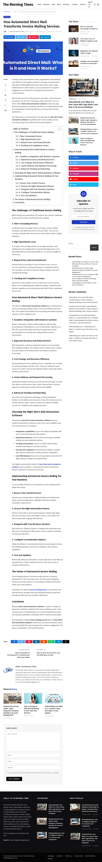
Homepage (51, 856)
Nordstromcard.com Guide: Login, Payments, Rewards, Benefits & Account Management (11, 710)
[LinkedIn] (5, 95)
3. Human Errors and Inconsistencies (35, 142)
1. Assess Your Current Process (32, 183)
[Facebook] (5, 85)
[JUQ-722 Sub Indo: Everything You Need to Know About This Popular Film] (74, 28)
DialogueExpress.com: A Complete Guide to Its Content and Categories (89, 131)
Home (40, 4)
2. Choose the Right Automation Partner (36, 186)
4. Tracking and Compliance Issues (34, 145)
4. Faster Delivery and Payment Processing (37, 166)
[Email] (5, 110)
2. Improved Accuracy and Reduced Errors (36, 159)
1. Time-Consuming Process (30, 136)
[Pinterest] (5, 100)
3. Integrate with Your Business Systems (36, 189)
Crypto (74, 4)
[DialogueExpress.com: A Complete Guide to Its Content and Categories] (74, 131)
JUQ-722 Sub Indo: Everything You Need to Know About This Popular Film (89, 28)
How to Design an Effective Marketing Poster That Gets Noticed (31, 709)
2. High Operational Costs (30, 139)
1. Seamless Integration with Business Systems (39, 156)
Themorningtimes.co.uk (10, 858)
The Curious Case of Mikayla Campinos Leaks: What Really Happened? (89, 40)
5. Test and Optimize (28, 195)
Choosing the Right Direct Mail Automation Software (38, 173)
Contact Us (60, 856)
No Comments (41, 31)
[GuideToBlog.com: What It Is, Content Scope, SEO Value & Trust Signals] (54, 698)
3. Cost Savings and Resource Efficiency (36, 163)
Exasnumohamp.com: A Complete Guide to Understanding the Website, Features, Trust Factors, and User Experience (84, 320)
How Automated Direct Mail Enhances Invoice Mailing (35, 151)
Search (71, 243)
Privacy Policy (84, 229)
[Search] (98, 4)
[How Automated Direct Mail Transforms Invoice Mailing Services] (33, 58)
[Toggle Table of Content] (58, 129)
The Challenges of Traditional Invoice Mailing (34, 132)
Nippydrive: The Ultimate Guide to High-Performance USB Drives (89, 52)
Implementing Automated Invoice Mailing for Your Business (36, 177)
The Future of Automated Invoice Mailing (32, 199)
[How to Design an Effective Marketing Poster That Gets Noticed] (33, 698)
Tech (53, 4)
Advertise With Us (90, 856)
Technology (72, 99)
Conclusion (19, 202)
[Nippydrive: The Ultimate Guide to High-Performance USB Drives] (74, 53)
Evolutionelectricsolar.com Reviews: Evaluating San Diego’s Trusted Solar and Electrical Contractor (92, 808)
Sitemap (50, 858)
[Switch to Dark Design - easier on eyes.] (95, 4)
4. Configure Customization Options (34, 192)
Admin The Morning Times (16, 31)
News (59, 4)
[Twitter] (5, 90)
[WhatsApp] (5, 105)
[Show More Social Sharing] (53, 37)
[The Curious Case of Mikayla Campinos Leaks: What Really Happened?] (74, 41)
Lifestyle (66, 4)
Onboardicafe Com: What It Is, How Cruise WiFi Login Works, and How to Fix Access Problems (83, 104)
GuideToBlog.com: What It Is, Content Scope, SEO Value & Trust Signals (54, 709)
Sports (82, 4)
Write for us (90, 4)
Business (46, 4)
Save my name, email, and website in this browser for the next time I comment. (34, 773)
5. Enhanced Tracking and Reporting (34, 169)
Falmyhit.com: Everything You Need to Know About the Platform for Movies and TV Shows (89, 62)
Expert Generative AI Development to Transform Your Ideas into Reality (18, 655)
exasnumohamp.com (75, 327)
